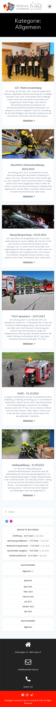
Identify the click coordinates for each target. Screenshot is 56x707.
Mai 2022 (28, 611)
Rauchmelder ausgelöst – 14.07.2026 (22, 550)
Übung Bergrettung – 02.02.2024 (28, 234)
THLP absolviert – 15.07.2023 (28, 316)
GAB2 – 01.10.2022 (28, 393)
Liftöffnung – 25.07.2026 (23, 536)
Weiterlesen (28, 120)
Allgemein (27, 571)
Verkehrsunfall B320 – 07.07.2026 (23, 555)
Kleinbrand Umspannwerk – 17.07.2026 (22, 545)
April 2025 (28, 586)
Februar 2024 (28, 596)
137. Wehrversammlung (28, 87)
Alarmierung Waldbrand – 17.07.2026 (22, 541)
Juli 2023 (28, 601)
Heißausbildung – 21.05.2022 (28, 465)
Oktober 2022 (28, 606)
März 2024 (28, 591)
